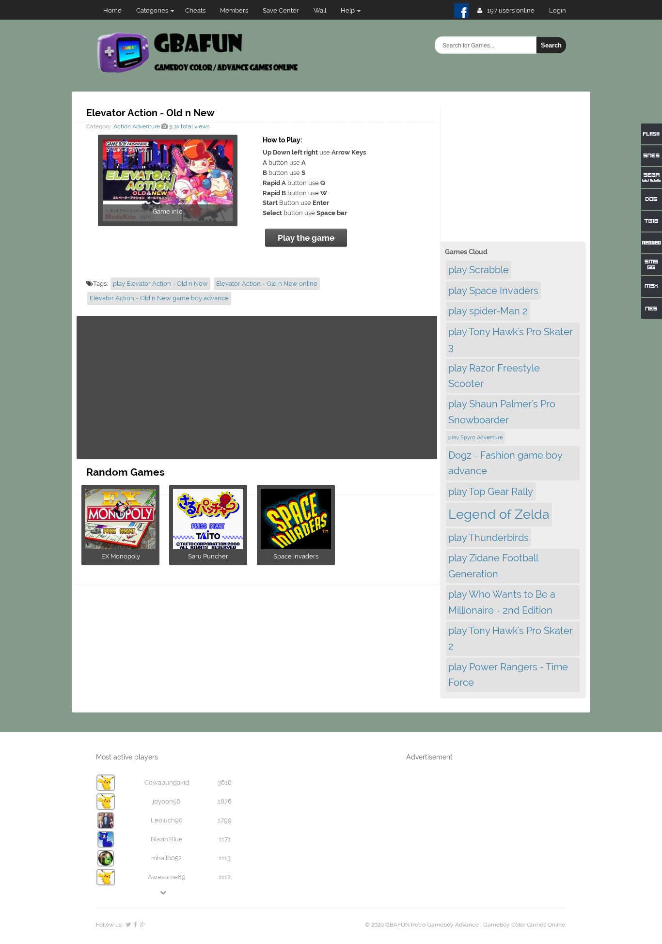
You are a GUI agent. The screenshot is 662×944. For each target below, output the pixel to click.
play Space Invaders (493, 290)
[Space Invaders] (296, 546)
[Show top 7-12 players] (164, 892)
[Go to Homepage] (198, 71)
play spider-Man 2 (488, 311)
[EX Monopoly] (120, 546)
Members (234, 10)
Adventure (146, 126)
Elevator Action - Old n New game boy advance (159, 298)
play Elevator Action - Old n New (160, 283)
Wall (320, 10)
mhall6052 (166, 858)
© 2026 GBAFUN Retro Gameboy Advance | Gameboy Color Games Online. (465, 924)
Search (551, 45)
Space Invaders (295, 556)
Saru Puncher (208, 556)
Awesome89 (167, 877)
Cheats (195, 10)
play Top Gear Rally (490, 491)
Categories (152, 10)
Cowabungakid (166, 782)
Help (348, 10)
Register (561, 10)
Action (122, 126)
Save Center (281, 10)
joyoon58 (166, 801)
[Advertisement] (256, 387)
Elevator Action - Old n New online (266, 283)
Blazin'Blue (167, 839)
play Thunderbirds (488, 537)
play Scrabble (478, 270)
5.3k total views (189, 126)
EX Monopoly (120, 556)
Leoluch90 (167, 820)
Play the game (306, 238)
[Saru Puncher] (208, 546)
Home (112, 10)
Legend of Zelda (499, 514)
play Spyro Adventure (475, 437)
